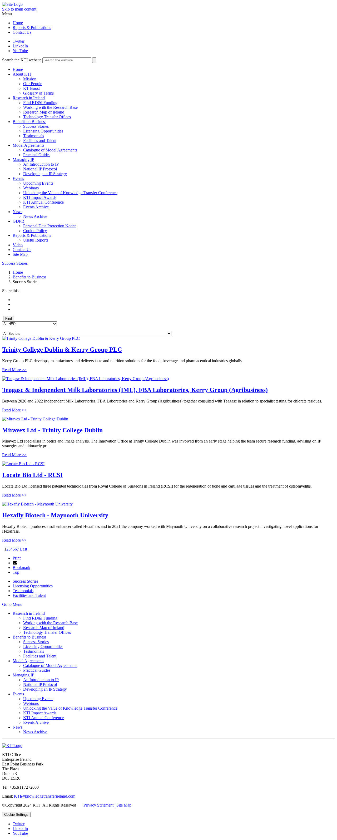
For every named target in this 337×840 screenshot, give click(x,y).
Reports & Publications (32, 27)
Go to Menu (12, 604)
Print (17, 558)
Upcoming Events (38, 183)
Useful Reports (35, 240)
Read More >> (14, 369)
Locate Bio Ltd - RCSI (32, 474)
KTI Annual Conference (43, 202)
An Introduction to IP (41, 164)
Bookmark (21, 567)
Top (16, 572)
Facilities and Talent (39, 140)
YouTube (20, 50)
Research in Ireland (29, 98)
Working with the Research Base (50, 107)
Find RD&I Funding (40, 102)
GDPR (18, 221)
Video (18, 245)
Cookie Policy (35, 230)
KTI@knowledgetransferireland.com (44, 796)
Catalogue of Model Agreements (50, 150)
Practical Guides (36, 155)
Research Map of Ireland (43, 112)
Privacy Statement (98, 805)
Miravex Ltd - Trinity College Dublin (52, 430)
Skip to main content (19, 9)
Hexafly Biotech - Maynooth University (55, 515)
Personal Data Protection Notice (49, 226)
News (17, 211)
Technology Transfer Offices (47, 117)
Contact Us (22, 32)
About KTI (22, 74)
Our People (32, 83)
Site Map (20, 254)
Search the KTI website (21, 60)
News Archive (35, 216)
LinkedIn (20, 46)
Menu (7, 14)
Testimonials (33, 136)
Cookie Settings (16, 815)
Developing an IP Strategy (45, 173)
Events (18, 178)
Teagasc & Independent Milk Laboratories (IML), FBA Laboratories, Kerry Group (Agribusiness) (135, 389)
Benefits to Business (29, 121)
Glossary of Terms (38, 93)
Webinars (31, 188)
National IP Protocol (40, 169)
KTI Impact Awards (39, 197)
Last (23, 549)
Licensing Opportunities (43, 131)
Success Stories (36, 126)
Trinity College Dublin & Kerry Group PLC (62, 349)
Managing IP (23, 159)
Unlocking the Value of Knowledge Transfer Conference (70, 192)
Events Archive (36, 207)
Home (18, 23)
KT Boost (31, 88)
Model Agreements (28, 145)
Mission (29, 79)
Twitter (18, 41)
